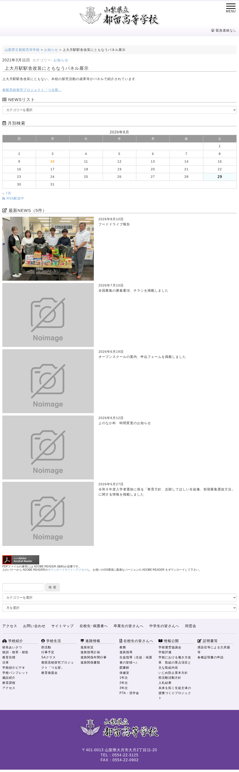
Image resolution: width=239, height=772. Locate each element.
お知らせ (60, 60)
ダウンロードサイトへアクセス (67, 569)
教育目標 (8, 657)
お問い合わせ (34, 626)
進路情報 (92, 641)
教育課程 (8, 683)
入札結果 (165, 683)
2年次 (124, 683)
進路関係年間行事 (94, 657)
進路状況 (87, 647)
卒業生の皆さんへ (129, 626)
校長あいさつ (12, 647)
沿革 (5, 662)
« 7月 (6, 193)
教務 (123, 647)
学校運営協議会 (169, 647)
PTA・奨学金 (129, 693)
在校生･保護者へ (94, 626)
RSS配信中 (14, 198)
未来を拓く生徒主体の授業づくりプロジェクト (174, 693)
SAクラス (48, 657)
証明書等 (210, 641)
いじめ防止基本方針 (173, 672)
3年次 (124, 688)
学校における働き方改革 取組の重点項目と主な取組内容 (174, 662)
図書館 (124, 667)
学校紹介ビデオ (13, 667)
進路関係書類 (90, 662)
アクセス (9, 626)
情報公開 (171, 641)
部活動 (46, 647)
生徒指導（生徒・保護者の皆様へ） (136, 660)
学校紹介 (15, 641)
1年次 (124, 677)
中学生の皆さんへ (164, 626)
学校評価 (165, 652)
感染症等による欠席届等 (213, 650)
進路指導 (126, 652)
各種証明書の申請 (210, 657)
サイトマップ (62, 626)
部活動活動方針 (169, 677)
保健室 (124, 672)
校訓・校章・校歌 (15, 652)
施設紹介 (8, 677)
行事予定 (47, 652)
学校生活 (53, 641)
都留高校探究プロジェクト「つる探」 (32, 90)
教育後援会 (49, 672)
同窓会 (190, 626)
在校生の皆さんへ (137, 641)
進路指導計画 (90, 652)
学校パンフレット (15, 672)
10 (52, 161)
